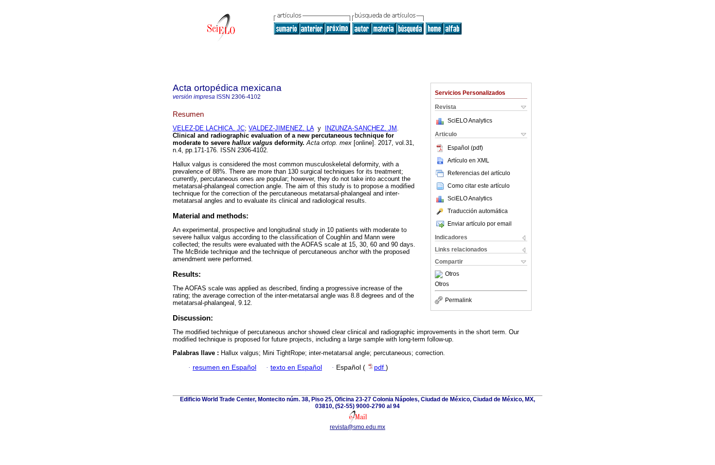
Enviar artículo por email (479, 223)
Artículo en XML (468, 160)
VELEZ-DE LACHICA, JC (209, 128)
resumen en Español (224, 367)
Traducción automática (477, 211)
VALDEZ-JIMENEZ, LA (281, 128)
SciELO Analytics (469, 120)
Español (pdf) (465, 147)
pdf (380, 367)
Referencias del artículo (478, 173)
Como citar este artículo (478, 185)
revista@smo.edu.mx (357, 427)
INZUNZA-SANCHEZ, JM (361, 128)
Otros (452, 274)
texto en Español (296, 367)
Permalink (458, 300)
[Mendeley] (440, 274)
